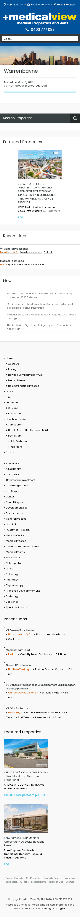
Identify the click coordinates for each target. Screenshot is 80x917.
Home (9, 358)
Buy (8, 397)
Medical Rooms (15, 552)
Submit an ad (15, 4)
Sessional (12, 602)
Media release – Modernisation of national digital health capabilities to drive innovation (40, 306)
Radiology (12, 596)
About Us (13, 363)
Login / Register (66, 4)
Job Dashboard (19, 441)
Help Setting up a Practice (23, 386)
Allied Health (13, 469)
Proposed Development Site (23, 591)
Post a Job (14, 413)
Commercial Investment (20, 480)
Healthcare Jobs (40, 4)
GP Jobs (13, 408)
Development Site (17, 507)
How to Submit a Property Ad (25, 375)
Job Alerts (16, 447)
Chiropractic (13, 474)
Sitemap (70, 882)
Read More (53, 211)
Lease (9, 391)
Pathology (12, 574)
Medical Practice (16, 541)
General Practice (16, 519)
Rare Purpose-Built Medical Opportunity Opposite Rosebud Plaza (24, 841)
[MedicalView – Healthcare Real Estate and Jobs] (40, 18)
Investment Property (18, 530)
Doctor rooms (14, 513)
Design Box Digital (54, 908)
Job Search (15, 424)
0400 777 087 (43, 29)
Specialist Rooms (16, 607)
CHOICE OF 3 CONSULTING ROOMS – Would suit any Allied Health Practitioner (26, 776)
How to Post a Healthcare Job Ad (28, 430)
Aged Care (12, 463)
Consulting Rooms (17, 485)
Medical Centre (15, 535)
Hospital (11, 524)
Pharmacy (12, 579)
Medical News (16, 380)
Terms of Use (56, 882)
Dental (10, 496)
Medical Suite (14, 557)
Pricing (12, 369)
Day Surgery (13, 491)
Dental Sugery (14, 502)
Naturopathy (13, 563)
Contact (11, 452)
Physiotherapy (14, 585)
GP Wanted (13, 402)
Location (8, 128)
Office (9, 568)
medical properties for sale (22, 546)
